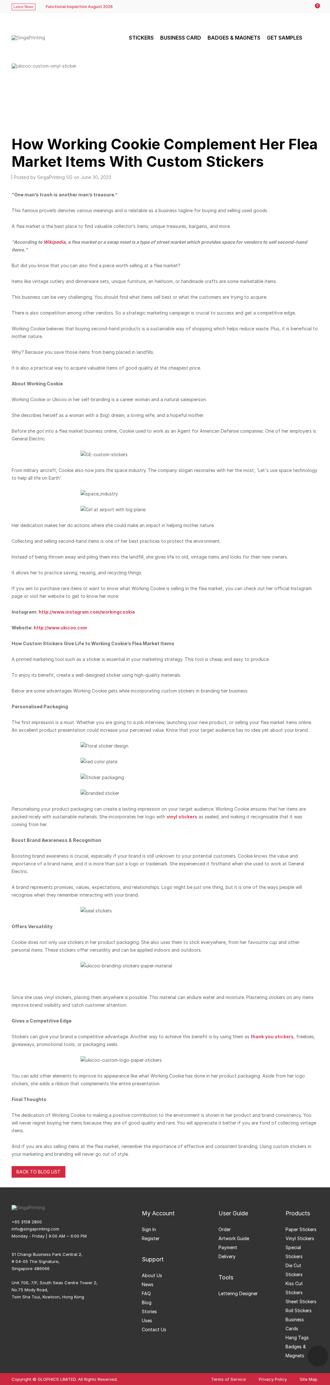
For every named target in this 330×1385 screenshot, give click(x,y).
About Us (152, 1275)
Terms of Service (228, 1379)
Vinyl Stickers (300, 1238)
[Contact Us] (317, 1356)
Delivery (227, 1256)
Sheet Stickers (301, 1301)
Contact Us (154, 1329)
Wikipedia (54, 242)
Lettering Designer (238, 1293)
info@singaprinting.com (35, 1228)
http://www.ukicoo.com (60, 627)
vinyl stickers (182, 816)
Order (224, 1229)
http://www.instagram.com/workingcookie (87, 612)
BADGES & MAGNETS (234, 38)
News (147, 1284)
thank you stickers (271, 1036)
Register (151, 1238)
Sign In (149, 1229)
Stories (149, 1311)
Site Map (308, 1379)
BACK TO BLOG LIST (38, 1171)
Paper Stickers (301, 1229)
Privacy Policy (273, 1379)
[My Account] (301, 7)
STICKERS (141, 38)
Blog (146, 1302)
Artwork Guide (233, 1238)
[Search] (312, 37)
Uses (147, 1320)
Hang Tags (297, 1337)
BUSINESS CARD (180, 38)
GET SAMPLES (284, 38)
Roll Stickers (299, 1310)
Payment (227, 1247)
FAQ (146, 1293)
